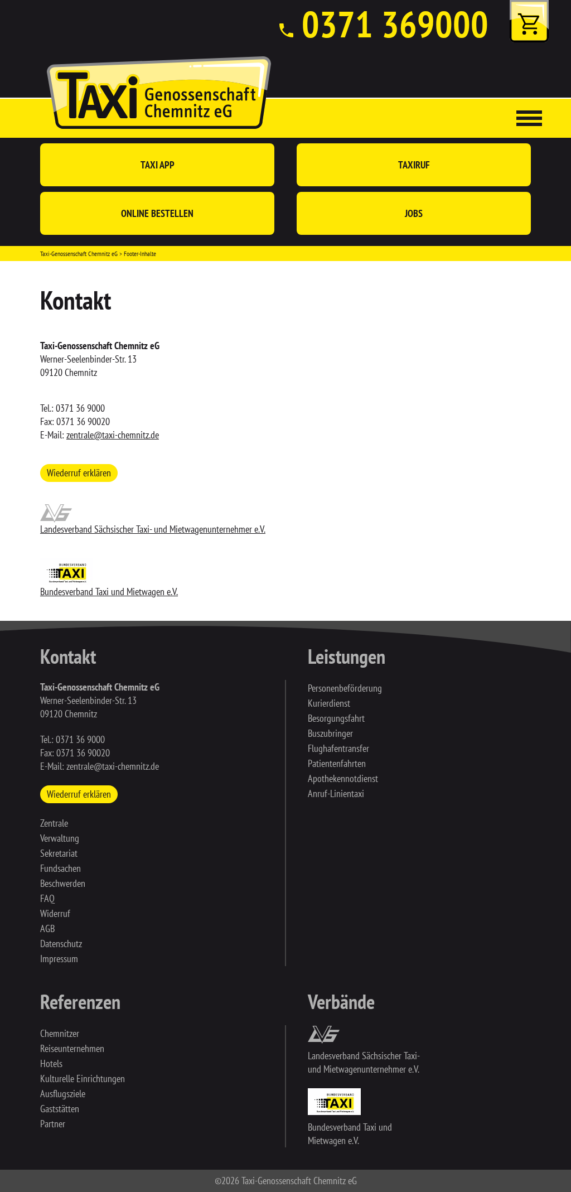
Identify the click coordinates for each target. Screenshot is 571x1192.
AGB (47, 928)
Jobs (414, 213)
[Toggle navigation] (529, 118)
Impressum (59, 958)
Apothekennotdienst (343, 778)
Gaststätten (59, 1108)
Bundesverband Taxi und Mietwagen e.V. (109, 591)
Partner (52, 1123)
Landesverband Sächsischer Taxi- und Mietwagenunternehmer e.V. (152, 529)
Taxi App (158, 164)
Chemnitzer (59, 1033)
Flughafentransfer (338, 748)
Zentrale (54, 823)
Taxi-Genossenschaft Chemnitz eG (79, 253)
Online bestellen (157, 213)
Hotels (51, 1063)
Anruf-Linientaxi (336, 793)
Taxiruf (414, 164)
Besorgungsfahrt (336, 718)
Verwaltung (59, 838)
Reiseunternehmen (72, 1048)
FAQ (47, 898)
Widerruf (55, 913)
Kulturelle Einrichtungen (82, 1078)
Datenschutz (61, 943)
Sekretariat (59, 853)
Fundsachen (60, 868)
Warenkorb (529, 21)
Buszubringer (330, 733)
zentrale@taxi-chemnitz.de (112, 434)
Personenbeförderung (345, 688)
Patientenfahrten (337, 763)
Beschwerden (62, 883)
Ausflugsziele (62, 1093)
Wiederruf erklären (79, 472)
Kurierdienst (329, 703)
